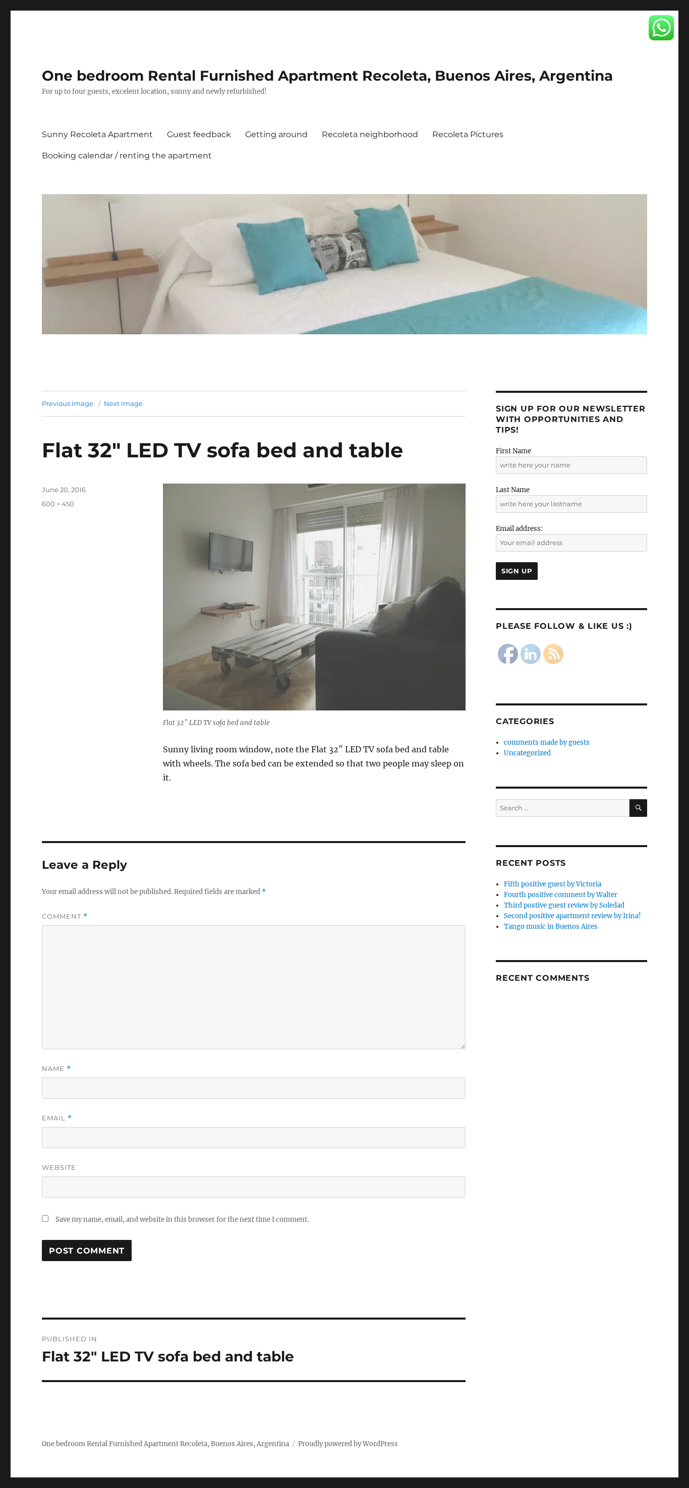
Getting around (276, 134)
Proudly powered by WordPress (348, 1444)
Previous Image (67, 403)
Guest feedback (199, 134)
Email (57, 1118)
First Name (513, 451)
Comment (65, 916)
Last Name (513, 490)
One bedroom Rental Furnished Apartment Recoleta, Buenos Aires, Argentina (327, 75)
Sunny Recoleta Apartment (97, 134)
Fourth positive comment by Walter (560, 894)
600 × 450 (58, 504)
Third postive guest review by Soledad (564, 905)
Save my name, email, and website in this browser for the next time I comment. (182, 1219)
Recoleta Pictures (467, 134)
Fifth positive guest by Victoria (552, 884)
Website (59, 1167)
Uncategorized (527, 753)
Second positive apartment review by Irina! (572, 916)
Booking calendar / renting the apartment (127, 155)
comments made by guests (547, 742)
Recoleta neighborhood (370, 134)
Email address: (519, 528)
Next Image (123, 403)
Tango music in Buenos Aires (551, 926)
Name (56, 1068)
